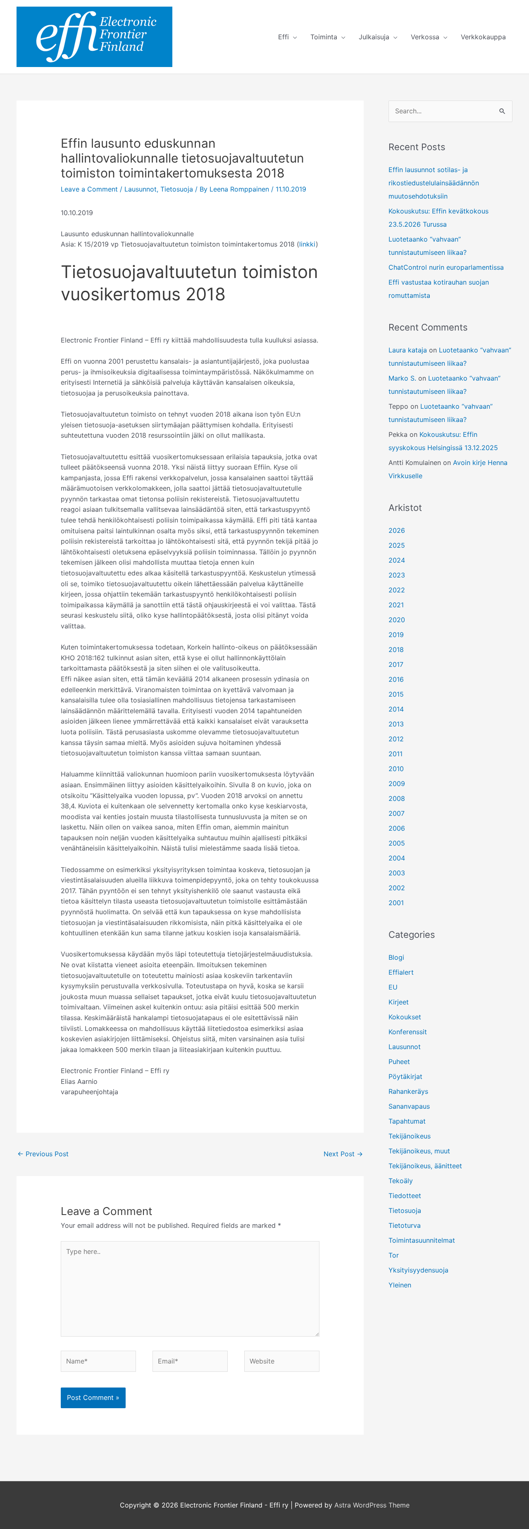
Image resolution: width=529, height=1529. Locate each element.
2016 (396, 679)
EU (393, 987)
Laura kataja (407, 350)
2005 (396, 843)
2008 (396, 798)
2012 (396, 739)
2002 (396, 888)
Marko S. (402, 378)
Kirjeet (398, 1002)
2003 (396, 873)
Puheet (399, 1061)
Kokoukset (404, 1017)
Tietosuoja (176, 189)
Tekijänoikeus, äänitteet (425, 1166)
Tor (393, 1255)
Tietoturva (404, 1225)
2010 (396, 768)
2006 (396, 828)
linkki (307, 244)
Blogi (396, 957)
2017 (395, 664)
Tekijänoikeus (409, 1136)
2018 (396, 649)
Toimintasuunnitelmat (421, 1240)
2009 (396, 783)
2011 (395, 754)
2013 (396, 724)
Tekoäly (400, 1181)
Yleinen (399, 1285)
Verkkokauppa (483, 37)
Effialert (401, 972)
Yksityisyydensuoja (418, 1270)
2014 (396, 709)
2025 (396, 545)
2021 (396, 605)
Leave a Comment (89, 189)
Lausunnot (140, 189)
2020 (396, 620)
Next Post (343, 1154)
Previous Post (43, 1154)
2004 (396, 858)
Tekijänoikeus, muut (419, 1151)
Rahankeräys (408, 1091)
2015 (396, 694)
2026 (396, 530)
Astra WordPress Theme (372, 1505)
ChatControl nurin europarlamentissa (446, 267)
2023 (396, 575)
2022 (396, 590)
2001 (396, 903)
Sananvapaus (409, 1106)
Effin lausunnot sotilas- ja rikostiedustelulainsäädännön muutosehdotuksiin (433, 182)
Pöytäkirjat (405, 1076)
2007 (396, 813)
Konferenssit (407, 1032)
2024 (396, 560)
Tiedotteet (404, 1195)
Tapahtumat (407, 1121)
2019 (396, 634)
